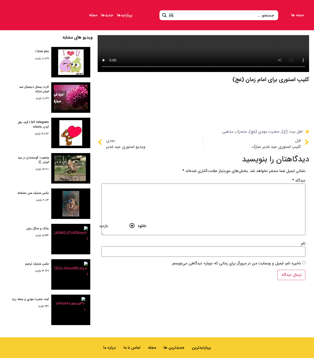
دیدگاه (298, 181)
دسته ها (297, 15)
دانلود (142, 226)
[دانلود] (132, 225)
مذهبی (227, 132)
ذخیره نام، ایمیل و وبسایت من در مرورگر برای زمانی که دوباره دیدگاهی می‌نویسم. (236, 263)
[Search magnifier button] (164, 15)
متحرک (241, 132)
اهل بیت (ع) (292, 132)
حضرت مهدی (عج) (264, 132)
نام (303, 243)
